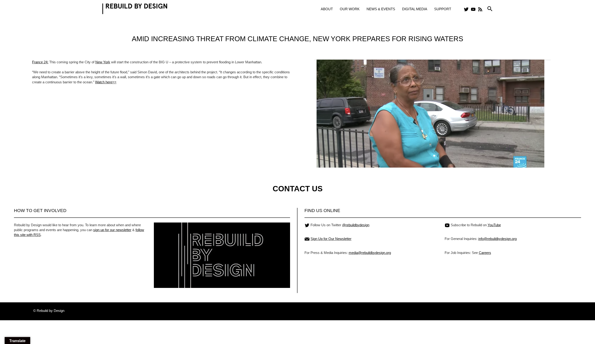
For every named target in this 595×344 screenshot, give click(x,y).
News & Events (381, 9)
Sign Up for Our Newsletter (331, 239)
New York (102, 62)
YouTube (494, 225)
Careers (485, 253)
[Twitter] (466, 9)
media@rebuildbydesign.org (370, 253)
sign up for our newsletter (112, 230)
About (327, 9)
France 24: (40, 62)
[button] (490, 9)
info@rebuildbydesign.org (497, 239)
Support (442, 9)
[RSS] (480, 9)
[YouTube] (473, 9)
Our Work (350, 9)
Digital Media (414, 9)
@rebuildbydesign (355, 225)
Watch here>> (105, 82)
